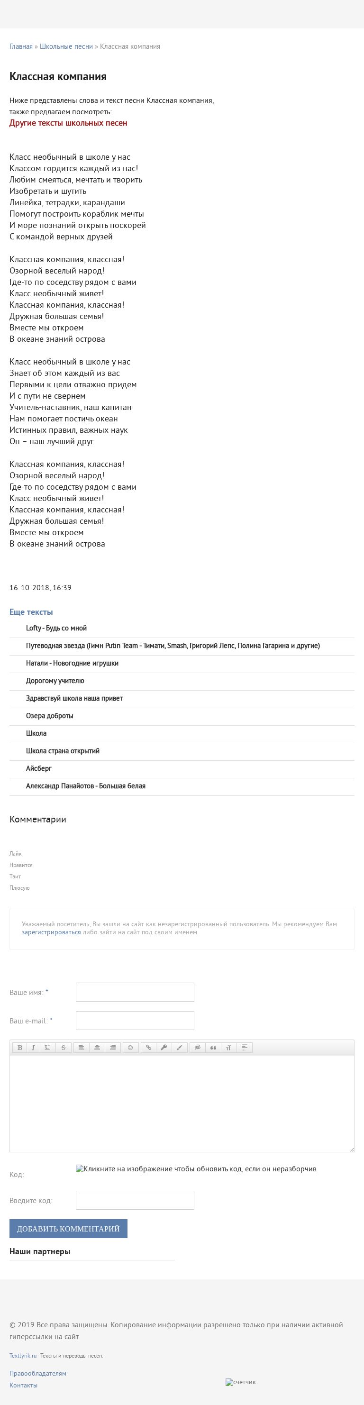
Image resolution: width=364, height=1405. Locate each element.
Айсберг (39, 769)
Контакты (23, 1386)
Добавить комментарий (68, 1229)
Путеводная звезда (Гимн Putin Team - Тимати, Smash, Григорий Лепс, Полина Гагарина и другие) (173, 646)
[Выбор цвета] (180, 1047)
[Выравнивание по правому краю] (113, 1047)
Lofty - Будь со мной (56, 628)
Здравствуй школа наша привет (74, 698)
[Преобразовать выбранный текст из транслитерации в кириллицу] (229, 1047)
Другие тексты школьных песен (68, 123)
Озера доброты (49, 716)
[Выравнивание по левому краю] (81, 1047)
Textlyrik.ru (22, 1356)
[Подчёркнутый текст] (48, 1047)
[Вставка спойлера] (245, 1047)
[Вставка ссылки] (148, 1047)
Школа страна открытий (63, 751)
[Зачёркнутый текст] (63, 1047)
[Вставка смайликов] (131, 1047)
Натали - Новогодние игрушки (72, 663)
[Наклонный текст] (33, 1047)
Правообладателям (37, 1374)
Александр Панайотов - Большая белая (86, 786)
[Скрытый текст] (198, 1047)
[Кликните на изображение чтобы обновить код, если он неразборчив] (196, 1169)
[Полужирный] (19, 1047)
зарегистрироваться (51, 933)
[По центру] (97, 1047)
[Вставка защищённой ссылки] (164, 1047)
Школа (36, 734)
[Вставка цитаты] (213, 1047)
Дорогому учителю (55, 681)
